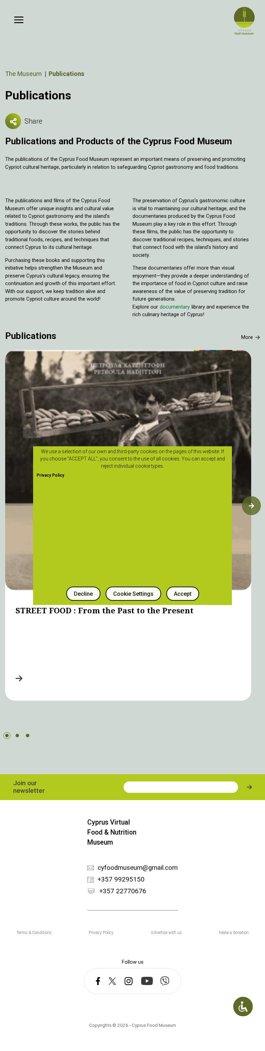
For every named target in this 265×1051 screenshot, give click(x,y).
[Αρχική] (244, 21)
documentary (175, 307)
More (247, 337)
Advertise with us (166, 932)
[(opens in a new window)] (98, 981)
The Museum (23, 73)
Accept (183, 594)
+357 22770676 (122, 891)
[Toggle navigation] (19, 20)
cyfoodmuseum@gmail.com (138, 868)
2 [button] (17, 735)
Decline (83, 594)
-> (19, 678)
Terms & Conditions (34, 932)
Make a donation (234, 932)
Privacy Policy (101, 932)
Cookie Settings (133, 594)
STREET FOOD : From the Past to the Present (105, 610)
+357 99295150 (121, 879)
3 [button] (27, 735)
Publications (30, 336)
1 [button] (7, 735)
